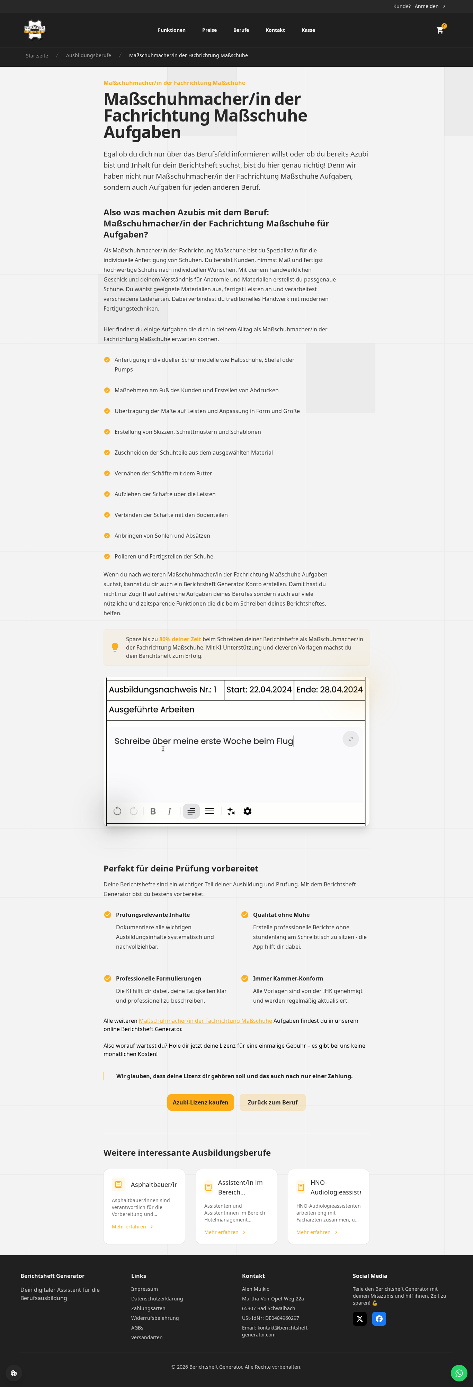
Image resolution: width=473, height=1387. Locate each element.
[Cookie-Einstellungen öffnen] (14, 1373)
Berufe (241, 30)
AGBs (137, 1327)
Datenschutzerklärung (157, 1298)
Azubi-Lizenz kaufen (201, 1102)
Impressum (144, 1289)
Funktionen (172, 30)
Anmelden (427, 6)
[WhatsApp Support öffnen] (459, 1373)
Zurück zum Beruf (272, 1102)
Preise (209, 30)
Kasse (308, 30)
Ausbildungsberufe (88, 55)
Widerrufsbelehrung (155, 1318)
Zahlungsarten (148, 1308)
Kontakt (275, 30)
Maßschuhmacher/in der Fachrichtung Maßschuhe (205, 1020)
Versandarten (147, 1337)
